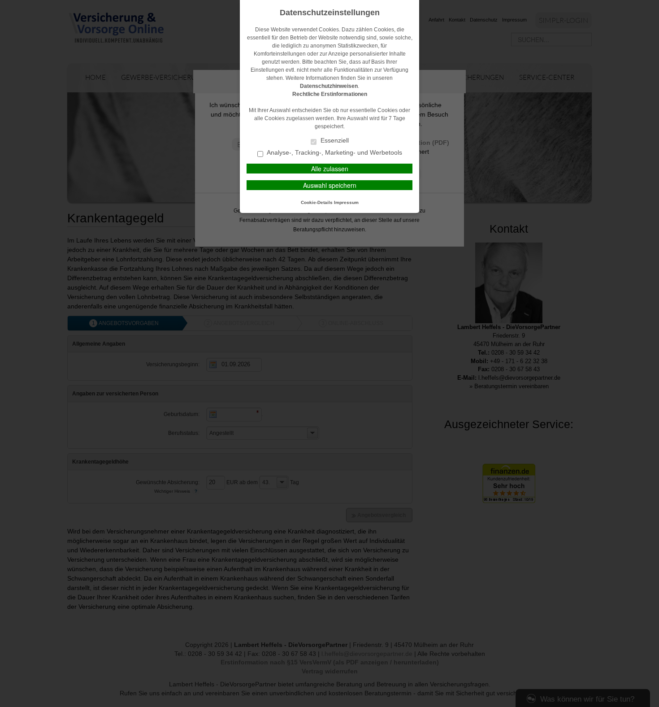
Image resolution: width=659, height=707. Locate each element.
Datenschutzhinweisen (329, 86)
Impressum (346, 202)
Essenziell (334, 140)
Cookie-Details (317, 202)
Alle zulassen (329, 168)
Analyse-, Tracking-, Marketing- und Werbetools (333, 152)
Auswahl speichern (329, 185)
